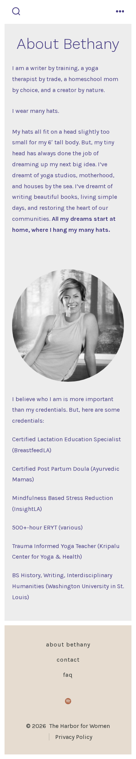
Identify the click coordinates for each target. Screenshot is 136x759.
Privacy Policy (73, 736)
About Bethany (68, 644)
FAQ (68, 674)
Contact (68, 659)
